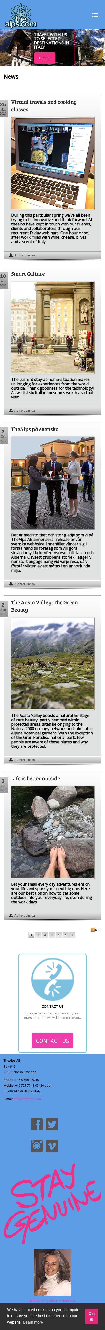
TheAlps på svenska (35, 429)
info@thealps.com (27, 1099)
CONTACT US (52, 1040)
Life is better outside (35, 778)
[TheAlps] (21, 14)
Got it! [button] (92, 1316)
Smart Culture (28, 273)
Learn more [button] (33, 1322)
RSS (98, 930)
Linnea (30, 255)
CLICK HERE (44, 58)
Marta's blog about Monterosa (52, 1300)
